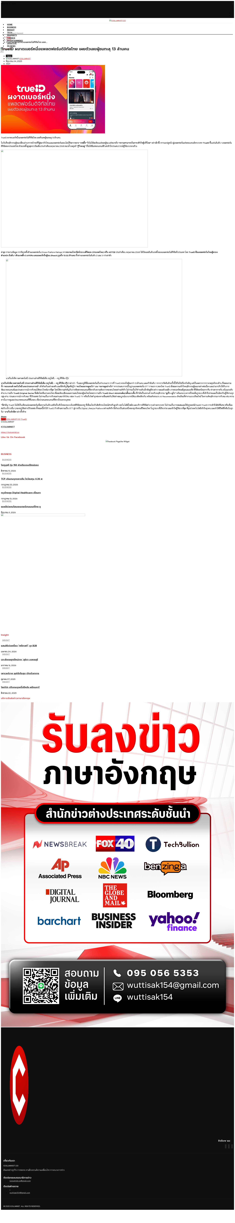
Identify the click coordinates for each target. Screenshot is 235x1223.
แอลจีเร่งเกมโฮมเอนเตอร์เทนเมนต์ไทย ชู (21, 506)
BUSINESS (11, 27)
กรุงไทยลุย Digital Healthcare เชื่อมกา (21, 492)
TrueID (24, 419)
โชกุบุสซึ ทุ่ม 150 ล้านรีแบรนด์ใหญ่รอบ (20, 465)
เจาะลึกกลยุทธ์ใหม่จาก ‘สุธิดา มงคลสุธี (19, 659)
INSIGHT (11, 30)
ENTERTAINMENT (15, 41)
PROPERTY (12, 35)
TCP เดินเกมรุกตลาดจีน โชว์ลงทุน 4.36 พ (21, 479)
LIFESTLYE (12, 43)
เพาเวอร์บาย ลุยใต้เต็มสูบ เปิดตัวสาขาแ (20, 673)
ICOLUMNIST (25, 58)
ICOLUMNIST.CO (13, 419)
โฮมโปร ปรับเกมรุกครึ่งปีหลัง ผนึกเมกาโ (20, 687)
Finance (11, 38)
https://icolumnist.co (10, 432)
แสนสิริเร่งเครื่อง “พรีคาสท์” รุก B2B (19, 645)
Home (9, 24)
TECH (8, 39)
